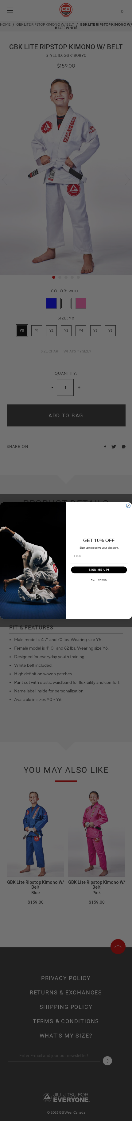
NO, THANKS (99, 580)
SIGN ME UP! (99, 569)
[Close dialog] (128, 506)
